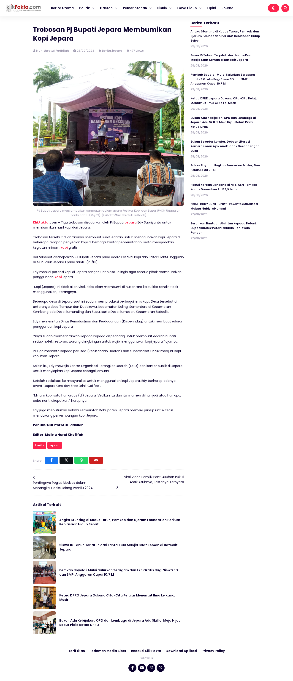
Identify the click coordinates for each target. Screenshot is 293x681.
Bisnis (162, 8)
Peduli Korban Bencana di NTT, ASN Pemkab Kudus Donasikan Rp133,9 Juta (223, 187)
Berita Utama (62, 8)
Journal (228, 8)
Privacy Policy (213, 651)
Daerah (106, 8)
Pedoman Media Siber (108, 651)
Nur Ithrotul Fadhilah (53, 51)
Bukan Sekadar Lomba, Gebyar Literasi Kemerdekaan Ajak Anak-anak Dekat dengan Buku (225, 146)
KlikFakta (41, 222)
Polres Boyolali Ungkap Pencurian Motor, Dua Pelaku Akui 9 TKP (225, 167)
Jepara (131, 222)
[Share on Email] (96, 460)
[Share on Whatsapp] (81, 460)
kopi (64, 247)
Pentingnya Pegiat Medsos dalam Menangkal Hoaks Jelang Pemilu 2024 (63, 485)
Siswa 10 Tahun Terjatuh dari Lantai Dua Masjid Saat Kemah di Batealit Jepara (118, 547)
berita (39, 445)
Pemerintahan (135, 8)
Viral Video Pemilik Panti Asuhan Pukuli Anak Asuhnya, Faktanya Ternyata (154, 479)
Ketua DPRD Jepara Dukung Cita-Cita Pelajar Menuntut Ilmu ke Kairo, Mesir (117, 597)
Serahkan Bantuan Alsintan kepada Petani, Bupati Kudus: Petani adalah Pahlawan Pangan (223, 227)
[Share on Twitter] (66, 460)
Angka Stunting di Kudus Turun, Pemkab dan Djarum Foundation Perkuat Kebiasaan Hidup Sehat (120, 522)
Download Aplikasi (181, 651)
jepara (117, 51)
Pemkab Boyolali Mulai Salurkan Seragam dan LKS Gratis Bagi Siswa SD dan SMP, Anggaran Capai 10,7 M (118, 572)
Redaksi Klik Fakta (146, 651)
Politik (84, 8)
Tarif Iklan (76, 651)
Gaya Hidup (187, 8)
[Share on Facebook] (51, 460)
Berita (106, 51)
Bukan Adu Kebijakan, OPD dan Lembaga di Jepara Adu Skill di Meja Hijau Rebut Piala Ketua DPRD (120, 622)
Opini (211, 8)
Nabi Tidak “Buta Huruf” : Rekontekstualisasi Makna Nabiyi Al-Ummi (224, 206)
